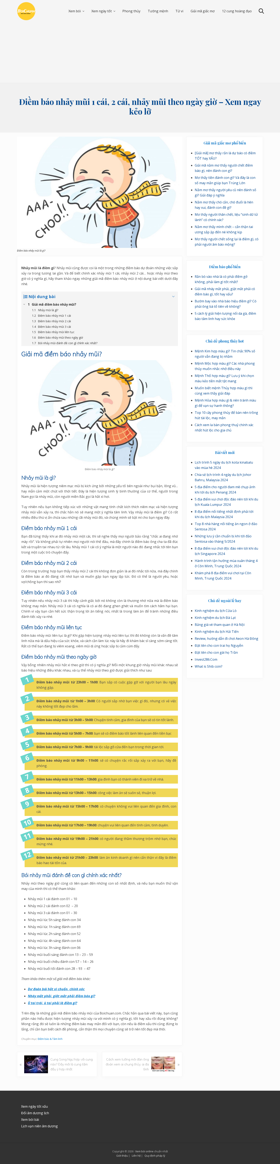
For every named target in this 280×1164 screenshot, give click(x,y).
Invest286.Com (206, 659)
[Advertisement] (140, 52)
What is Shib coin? (208, 666)
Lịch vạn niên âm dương (39, 1126)
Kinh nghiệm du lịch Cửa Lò (216, 610)
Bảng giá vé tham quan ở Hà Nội (220, 624)
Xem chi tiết (239, 1158)
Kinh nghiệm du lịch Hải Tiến (217, 631)
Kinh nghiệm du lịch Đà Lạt (215, 617)
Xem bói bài (30, 1119)
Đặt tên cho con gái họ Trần (216, 652)
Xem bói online (144, 1151)
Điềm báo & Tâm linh (50, 1039)
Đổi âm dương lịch (35, 1113)
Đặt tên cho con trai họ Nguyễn (219, 645)
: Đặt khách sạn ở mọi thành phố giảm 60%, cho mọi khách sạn (153, 1156)
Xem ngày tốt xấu (34, 1106)
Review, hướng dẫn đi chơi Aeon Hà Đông (226, 638)
